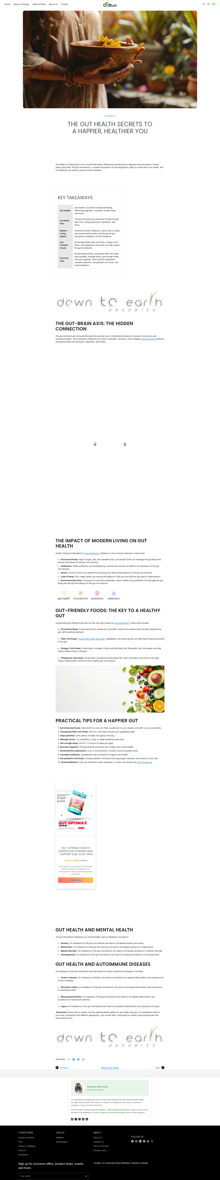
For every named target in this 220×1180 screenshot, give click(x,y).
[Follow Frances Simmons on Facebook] (76, 1119)
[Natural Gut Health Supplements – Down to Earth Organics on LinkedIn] (140, 1141)
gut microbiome (148, 339)
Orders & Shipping (26, 1146)
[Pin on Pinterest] (78, 1059)
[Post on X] (69, 1059)
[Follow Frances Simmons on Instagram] (79, 1119)
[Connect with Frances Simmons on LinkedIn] (87, 1119)
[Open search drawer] (203, 4)
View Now (75, 880)
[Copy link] (83, 1059)
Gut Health (110, 116)
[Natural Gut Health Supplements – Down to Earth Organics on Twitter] (152, 1141)
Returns (22, 1150)
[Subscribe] (86, 1176)
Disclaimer (23, 1155)
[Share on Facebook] (74, 1059)
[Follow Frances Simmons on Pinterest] (72, 1119)
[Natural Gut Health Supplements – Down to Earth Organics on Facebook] (132, 1141)
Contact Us (99, 1142)
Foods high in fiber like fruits (91, 639)
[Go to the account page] (208, 4)
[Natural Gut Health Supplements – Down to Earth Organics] (110, 4)
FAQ (20, 1142)
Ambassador (61, 1142)
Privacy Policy (100, 1150)
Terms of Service (101, 1146)
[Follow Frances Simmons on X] (83, 1119)
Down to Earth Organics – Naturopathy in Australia (107, 1110)
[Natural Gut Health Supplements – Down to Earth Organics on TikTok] (148, 1141)
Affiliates (60, 1137)
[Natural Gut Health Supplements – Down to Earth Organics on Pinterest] (144, 1141)
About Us (98, 1137)
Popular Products (26, 1137)
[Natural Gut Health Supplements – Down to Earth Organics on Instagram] (136, 1141)
